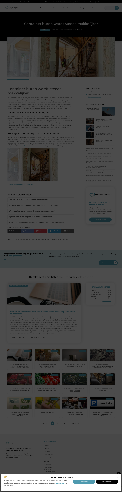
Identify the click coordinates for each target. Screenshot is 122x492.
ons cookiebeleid (59, 483)
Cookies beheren (107, 481)
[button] (117, 477)
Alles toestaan (84, 481)
